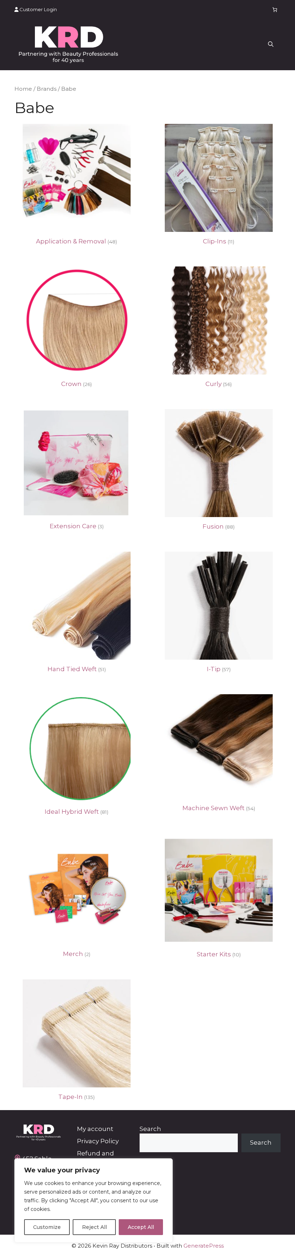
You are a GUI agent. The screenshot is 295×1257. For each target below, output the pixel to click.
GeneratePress (203, 1245)
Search (150, 1128)
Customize (47, 1227)
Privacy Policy (98, 1141)
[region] (93, 1200)
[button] (271, 44)
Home (23, 88)
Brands (46, 88)
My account (95, 1128)
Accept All (141, 1227)
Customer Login (37, 9)
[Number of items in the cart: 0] (275, 9)
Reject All (94, 1227)
